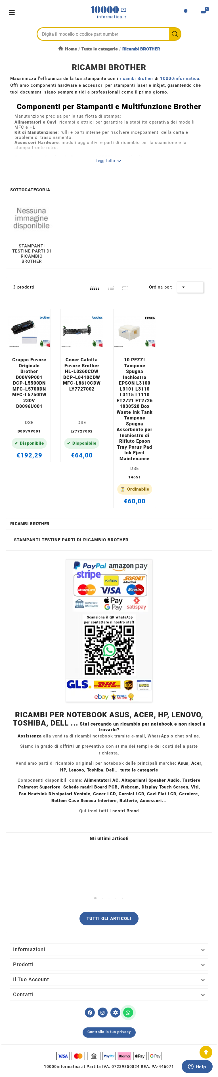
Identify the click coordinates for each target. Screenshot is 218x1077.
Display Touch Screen (165, 787)
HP (63, 770)
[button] (95, 898)
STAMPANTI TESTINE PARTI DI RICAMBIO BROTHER (31, 253)
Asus (183, 763)
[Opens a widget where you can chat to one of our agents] (197, 1067)
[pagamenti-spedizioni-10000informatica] (109, 630)
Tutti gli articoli (109, 918)
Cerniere (188, 793)
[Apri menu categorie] (13, 12)
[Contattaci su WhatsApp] (128, 1012)
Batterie (128, 800)
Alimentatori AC (101, 780)
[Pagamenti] (109, 1056)
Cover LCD (104, 793)
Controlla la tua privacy (109, 1032)
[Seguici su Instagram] (103, 1012)
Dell (110, 770)
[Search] (175, 34)
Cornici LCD (131, 793)
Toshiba (95, 770)
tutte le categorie (139, 770)
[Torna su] (206, 1052)
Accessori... (153, 800)
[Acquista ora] (36, 346)
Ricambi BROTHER (30, 523)
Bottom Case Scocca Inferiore (84, 800)
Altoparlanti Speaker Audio (150, 780)
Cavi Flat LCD (161, 793)
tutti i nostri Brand (119, 810)
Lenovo (76, 770)
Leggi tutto (109, 161)
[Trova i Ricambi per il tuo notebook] (115, 1012)
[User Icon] (185, 12)
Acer (196, 763)
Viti (195, 787)
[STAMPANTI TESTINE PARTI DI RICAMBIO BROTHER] (31, 218)
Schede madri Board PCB (90, 787)
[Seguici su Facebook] (90, 1012)
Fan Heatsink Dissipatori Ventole (54, 793)
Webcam (130, 787)
